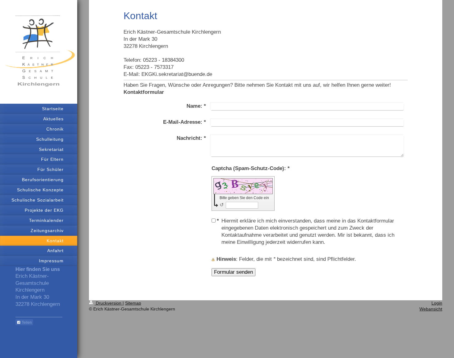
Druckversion (109, 303)
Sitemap (133, 303)
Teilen (26, 322)
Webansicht (430, 308)
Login (436, 303)
